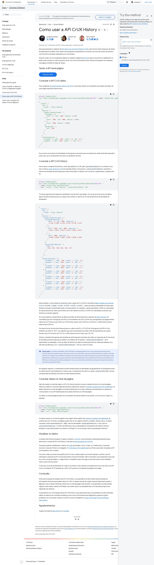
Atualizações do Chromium (76, 545)
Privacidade (41, 561)
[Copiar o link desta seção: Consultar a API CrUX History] (69, 161)
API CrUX (86, 58)
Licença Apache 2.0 (69, 528)
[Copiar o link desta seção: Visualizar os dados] (59, 434)
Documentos (31, 2)
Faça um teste (48, 74)
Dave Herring (56, 511)
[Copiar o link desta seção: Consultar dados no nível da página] (75, 379)
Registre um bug (30, 545)
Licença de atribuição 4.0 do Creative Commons (100, 526)
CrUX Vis (77, 439)
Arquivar (71, 551)
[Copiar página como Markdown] (104, 29)
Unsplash (66, 511)
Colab (71, 445)
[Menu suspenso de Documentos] (37, 2)
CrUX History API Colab (76, 448)
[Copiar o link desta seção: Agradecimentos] (57, 506)
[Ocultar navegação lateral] (21, 562)
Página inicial (42, 24)
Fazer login (148, 2)
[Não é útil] (113, 24)
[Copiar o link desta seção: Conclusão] (51, 474)
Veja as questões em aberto (34, 548)
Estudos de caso (46, 2)
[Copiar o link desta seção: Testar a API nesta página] (65, 68)
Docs (4, 8)
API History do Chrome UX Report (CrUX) (75, 49)
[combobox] (115, 2)
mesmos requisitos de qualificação (97, 418)
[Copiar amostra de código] (113, 94)
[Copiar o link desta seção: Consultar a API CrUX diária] (67, 81)
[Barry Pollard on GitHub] (90, 39)
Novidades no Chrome (67, 2)
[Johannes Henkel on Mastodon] (52, 39)
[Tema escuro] (110, 94)
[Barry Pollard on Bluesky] (95, 39)
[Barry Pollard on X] (87, 39)
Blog (55, 2)
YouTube (113, 548)
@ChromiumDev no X (117, 545)
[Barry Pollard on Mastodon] (92, 39)
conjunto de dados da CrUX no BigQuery (99, 387)
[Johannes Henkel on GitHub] (50, 39)
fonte (86, 448)
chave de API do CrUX (55, 169)
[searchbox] (12, 14)
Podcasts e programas (75, 554)
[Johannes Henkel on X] (47, 39)
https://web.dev (101, 317)
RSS (112, 554)
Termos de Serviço (31, 561)
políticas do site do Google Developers (103, 528)
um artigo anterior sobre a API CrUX (61, 86)
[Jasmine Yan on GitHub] (69, 39)
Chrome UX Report (17, 8)
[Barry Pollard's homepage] (97, 39)
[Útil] (111, 24)
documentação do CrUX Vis (84, 441)
